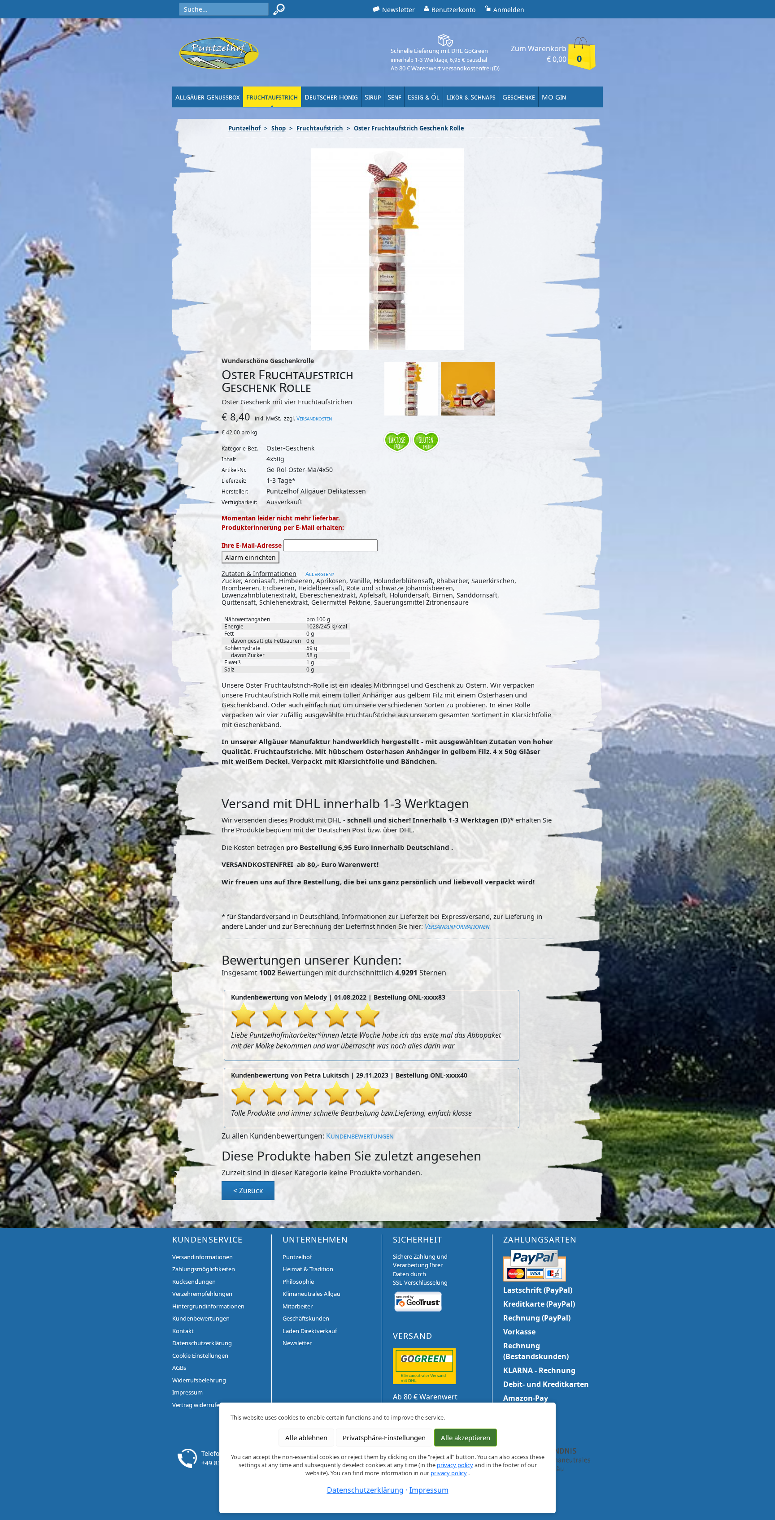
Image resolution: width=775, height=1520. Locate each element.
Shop (278, 128)
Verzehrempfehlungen (202, 1294)
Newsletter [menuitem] (398, 9)
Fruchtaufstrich (272, 96)
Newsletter (297, 1343)
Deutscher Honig (331, 96)
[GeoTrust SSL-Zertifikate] (418, 1301)
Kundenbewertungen (360, 1136)
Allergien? (319, 574)
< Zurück (248, 1190)
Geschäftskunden (306, 1318)
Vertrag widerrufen (197, 1405)
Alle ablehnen (306, 1437)
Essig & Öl (424, 96)
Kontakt (183, 1331)
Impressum (187, 1392)
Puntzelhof (244, 128)
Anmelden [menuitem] (508, 9)
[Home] (219, 53)
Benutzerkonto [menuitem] (453, 9)
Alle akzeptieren (465, 1437)
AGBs (179, 1368)
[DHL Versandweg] (424, 1365)
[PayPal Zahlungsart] (534, 1264)
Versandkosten (314, 418)
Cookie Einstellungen (200, 1355)
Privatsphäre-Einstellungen (384, 1437)
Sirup (373, 96)
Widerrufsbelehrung (199, 1380)
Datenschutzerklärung (202, 1343)
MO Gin (554, 96)
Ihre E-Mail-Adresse (252, 545)
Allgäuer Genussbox (207, 96)
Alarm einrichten (250, 557)
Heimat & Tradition (308, 1269)
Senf (394, 96)
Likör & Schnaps (471, 96)
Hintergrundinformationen (208, 1306)
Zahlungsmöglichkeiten (203, 1269)
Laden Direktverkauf (310, 1331)
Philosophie (298, 1281)
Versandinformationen (457, 926)
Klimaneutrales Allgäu (311, 1294)
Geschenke (518, 96)
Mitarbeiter (298, 1306)
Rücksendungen (194, 1281)
